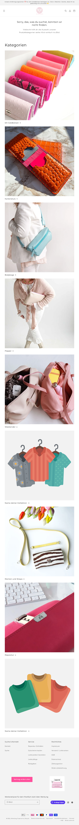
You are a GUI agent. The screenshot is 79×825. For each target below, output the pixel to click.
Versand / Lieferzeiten (60, 750)
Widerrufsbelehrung (59, 768)
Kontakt (8, 746)
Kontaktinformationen (61, 818)
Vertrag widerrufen (22, 779)
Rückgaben (32, 763)
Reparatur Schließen (35, 746)
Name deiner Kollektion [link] (16, 503)
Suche (7, 750)
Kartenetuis (10, 199)
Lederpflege (32, 759)
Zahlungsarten (57, 763)
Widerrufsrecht (69, 820)
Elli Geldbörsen (12, 123)
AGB (53, 755)
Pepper (8, 351)
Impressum (56, 746)
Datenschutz (56, 759)
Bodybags (9, 275)
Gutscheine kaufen (35, 750)
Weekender (10, 427)
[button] (4, 11)
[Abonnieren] (37, 802)
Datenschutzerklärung (37, 818)
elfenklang (14, 818)
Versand (71, 818)
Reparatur (9, 655)
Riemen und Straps (13, 579)
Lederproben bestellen (37, 755)
